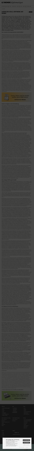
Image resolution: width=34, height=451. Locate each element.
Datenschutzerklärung (21, 447)
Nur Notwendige (26, 442)
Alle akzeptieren (26, 440)
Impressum (27, 447)
